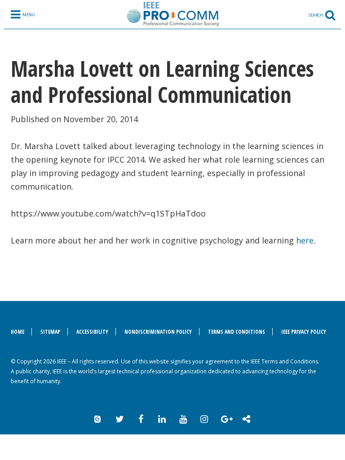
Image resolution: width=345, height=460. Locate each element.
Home (17, 332)
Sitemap (50, 332)
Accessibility (92, 332)
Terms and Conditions (236, 332)
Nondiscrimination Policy (158, 332)
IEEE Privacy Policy (303, 332)
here (305, 240)
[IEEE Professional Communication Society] (172, 14)
